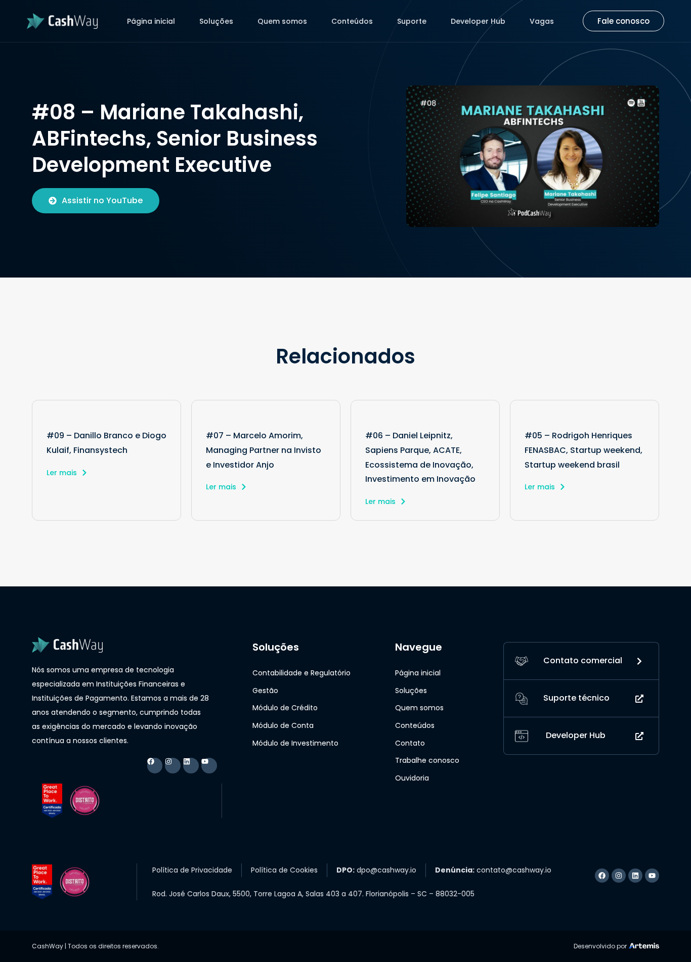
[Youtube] (209, 765)
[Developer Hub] (521, 736)
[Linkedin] (191, 765)
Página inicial (151, 21)
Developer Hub (478, 21)
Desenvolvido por (600, 946)
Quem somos (282, 21)
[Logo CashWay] (62, 21)
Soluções (216, 21)
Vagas (542, 21)
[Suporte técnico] (521, 698)
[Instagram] (173, 765)
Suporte (411, 21)
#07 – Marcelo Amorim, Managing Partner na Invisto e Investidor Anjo (263, 450)
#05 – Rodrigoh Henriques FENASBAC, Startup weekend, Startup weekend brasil (583, 450)
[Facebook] (155, 765)
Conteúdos (352, 21)
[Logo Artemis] (644, 945)
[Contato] (521, 661)
